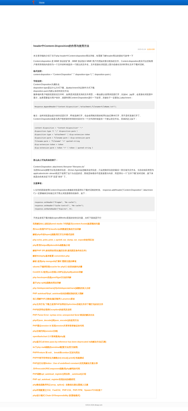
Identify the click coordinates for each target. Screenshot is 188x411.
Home (42, 2)
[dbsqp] (33, 4)
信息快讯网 (151, 49)
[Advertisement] (94, 23)
